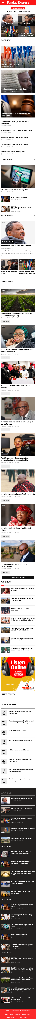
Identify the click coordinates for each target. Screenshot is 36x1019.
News (3, 222)
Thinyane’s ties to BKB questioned (18, 11)
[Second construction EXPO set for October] (5, 894)
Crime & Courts (26, 1014)
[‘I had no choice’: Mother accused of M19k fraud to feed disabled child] (5, 620)
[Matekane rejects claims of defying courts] (18, 480)
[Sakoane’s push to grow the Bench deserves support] (18, 81)
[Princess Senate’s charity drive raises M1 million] (5, 884)
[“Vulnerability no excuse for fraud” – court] (5, 907)
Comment (19, 1017)
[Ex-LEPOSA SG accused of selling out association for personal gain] (5, 970)
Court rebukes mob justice (17, 730)
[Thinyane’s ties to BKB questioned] (18, 232)
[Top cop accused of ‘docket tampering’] (5, 610)
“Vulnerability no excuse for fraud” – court (14, 144)
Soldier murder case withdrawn (19, 750)
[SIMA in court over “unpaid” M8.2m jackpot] (18, 176)
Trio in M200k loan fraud (19, 197)
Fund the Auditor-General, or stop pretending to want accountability (14, 459)
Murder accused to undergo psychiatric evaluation (26, 33)
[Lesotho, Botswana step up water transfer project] (5, 640)
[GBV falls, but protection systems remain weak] (5, 209)
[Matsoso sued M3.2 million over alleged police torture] (18, 408)
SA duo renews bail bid (26, 23)
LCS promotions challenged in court (23, 828)
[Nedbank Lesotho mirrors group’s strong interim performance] (5, 650)
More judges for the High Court (21, 838)
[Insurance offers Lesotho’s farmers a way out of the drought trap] (18, 300)
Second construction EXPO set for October (14, 137)
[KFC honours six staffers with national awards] (18, 372)
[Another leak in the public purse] (9, 264)
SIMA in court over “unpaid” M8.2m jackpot (14, 190)
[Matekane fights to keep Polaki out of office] (18, 515)
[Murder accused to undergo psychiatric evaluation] (18, 106)
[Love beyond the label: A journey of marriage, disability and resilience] (5, 874)
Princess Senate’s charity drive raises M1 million (16, 130)
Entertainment (11, 1017)
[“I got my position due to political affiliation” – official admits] (5, 630)
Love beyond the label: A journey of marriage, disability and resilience (23, 873)
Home (6, 1014)
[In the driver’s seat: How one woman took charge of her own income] (18, 336)
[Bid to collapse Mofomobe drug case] (5, 917)
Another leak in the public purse (21, 808)
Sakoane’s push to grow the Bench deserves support (9, 33)
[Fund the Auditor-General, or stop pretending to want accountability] (18, 444)
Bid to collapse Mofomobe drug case (13, 151)
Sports (25, 1017)
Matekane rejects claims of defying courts (18, 494)
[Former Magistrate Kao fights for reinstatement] (18, 551)
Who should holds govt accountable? (21, 740)
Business (17, 1014)
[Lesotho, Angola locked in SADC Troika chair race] (27, 264)
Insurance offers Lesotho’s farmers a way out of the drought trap (17, 315)
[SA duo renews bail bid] (18, 57)
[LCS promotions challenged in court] (5, 830)
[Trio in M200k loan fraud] (5, 199)
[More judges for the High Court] (5, 840)
